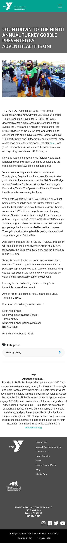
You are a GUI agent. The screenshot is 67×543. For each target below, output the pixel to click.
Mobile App (41, 474)
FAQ (38, 469)
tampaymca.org (33, 427)
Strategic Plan (25, 538)
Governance (42, 451)
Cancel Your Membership (48, 447)
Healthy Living (13, 352)
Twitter (56, 523)
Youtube (62, 523)
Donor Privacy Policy (46, 465)
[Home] (14, 6)
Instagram (45, 523)
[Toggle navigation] (60, 6)
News (38, 460)
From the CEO (43, 456)
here (52, 143)
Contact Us (41, 442)
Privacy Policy (44, 538)
